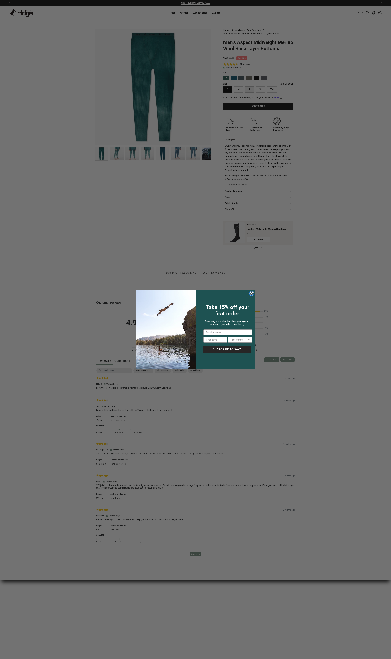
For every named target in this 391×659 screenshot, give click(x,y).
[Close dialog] (251, 293)
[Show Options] (248, 339)
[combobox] (239, 339)
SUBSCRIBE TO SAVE (227, 349)
